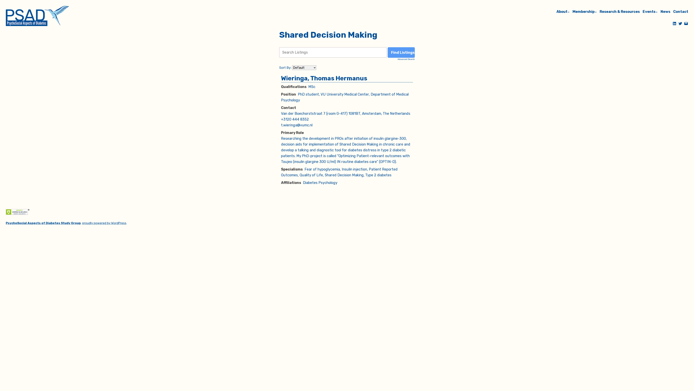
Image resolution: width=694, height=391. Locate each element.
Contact (680, 11)
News (665, 11)
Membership (584, 11)
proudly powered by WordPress (104, 223)
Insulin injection (354, 169)
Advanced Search (406, 59)
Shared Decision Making (344, 175)
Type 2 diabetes (378, 175)
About (561, 11)
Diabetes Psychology (320, 182)
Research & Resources (620, 11)
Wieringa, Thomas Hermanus (324, 78)
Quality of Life (311, 175)
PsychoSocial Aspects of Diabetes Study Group (43, 223)
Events (649, 11)
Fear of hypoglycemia (322, 169)
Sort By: (285, 68)
